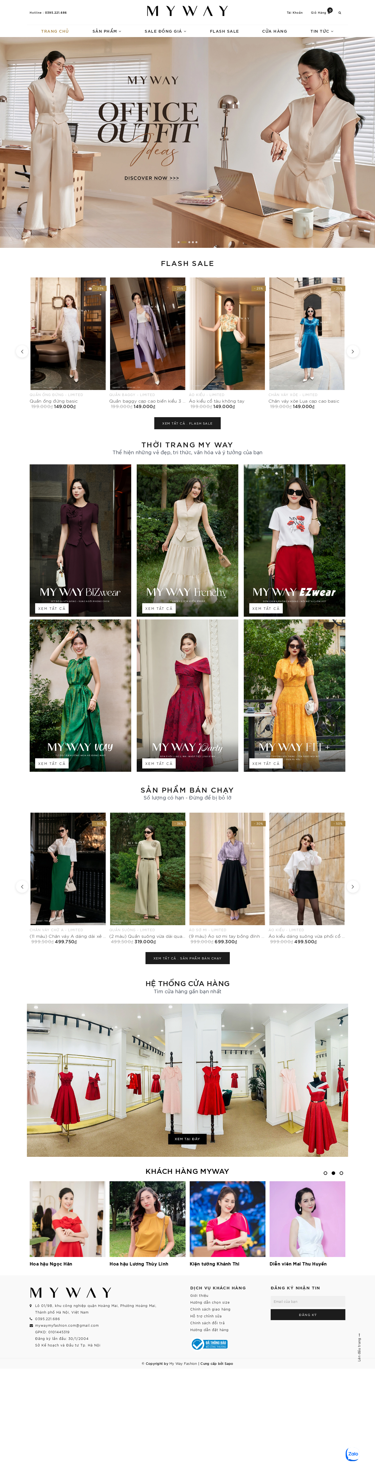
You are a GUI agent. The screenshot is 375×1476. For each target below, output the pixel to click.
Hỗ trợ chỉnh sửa (206, 1316)
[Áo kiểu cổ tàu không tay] (68, 343)
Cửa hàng (274, 30)
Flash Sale (224, 30)
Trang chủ (55, 30)
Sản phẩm (106, 30)
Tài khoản (295, 12)
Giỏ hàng (321, 12)
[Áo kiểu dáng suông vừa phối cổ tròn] (147, 878)
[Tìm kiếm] (339, 12)
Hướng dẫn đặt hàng (209, 1330)
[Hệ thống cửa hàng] (187, 1080)
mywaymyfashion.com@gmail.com (67, 1325)
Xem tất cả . (187, 423)
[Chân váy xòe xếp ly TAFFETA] (306, 343)
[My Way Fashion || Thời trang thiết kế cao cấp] (187, 11)
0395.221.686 (56, 12)
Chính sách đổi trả (207, 1323)
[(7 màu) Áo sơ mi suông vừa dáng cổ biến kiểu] (227, 878)
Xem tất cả (52, 608)
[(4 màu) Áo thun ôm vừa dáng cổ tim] (306, 878)
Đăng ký (308, 1315)
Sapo (229, 1363)
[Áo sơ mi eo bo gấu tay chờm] (227, 343)
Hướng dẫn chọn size (210, 1302)
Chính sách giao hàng (210, 1309)
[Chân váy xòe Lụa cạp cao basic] (147, 343)
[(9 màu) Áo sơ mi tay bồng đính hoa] (68, 878)
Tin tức (320, 30)
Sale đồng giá (164, 30)
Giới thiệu (199, 1295)
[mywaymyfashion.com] (187, 142)
